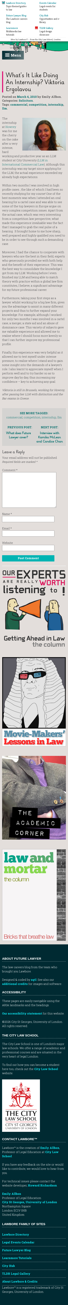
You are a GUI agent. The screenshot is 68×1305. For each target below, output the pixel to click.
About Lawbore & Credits (19, 1281)
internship (55, 104)
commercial (18, 104)
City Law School (46, 1069)
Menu (16, 55)
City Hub (8, 1266)
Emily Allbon (49, 1148)
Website (7, 543)
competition (38, 104)
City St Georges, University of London (29, 1202)
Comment (9, 470)
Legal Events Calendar (18, 1242)
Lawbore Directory (15, 1234)
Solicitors (26, 100)
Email (7, 528)
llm (4, 108)
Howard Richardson (42, 1185)
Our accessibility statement (22, 1013)
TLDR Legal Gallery (16, 1273)
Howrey (10, 127)
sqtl (33, 979)
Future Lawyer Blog (16, 1250)
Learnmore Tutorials (17, 1258)
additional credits (15, 984)
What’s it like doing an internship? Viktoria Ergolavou (35, 81)
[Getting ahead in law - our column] (34, 608)
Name (7, 514)
